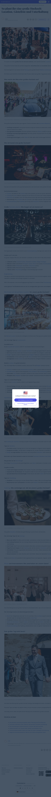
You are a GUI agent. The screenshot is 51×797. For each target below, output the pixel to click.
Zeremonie (43, 548)
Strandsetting (43, 371)
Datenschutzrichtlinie (28, 785)
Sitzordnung (18, 269)
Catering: (7, 488)
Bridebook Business (18, 768)
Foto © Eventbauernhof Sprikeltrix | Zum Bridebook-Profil (17, 183)
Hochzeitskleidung (12, 201)
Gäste (26, 137)
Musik (48, 390)
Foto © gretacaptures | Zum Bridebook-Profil (15, 699)
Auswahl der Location (13, 346)
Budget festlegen (41, 261)
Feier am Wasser (33, 371)
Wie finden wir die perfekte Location (16, 292)
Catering (9, 195)
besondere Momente (44, 123)
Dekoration (10, 197)
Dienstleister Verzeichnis (29, 771)
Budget (9, 355)
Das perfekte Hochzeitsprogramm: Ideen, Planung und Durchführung (27, 722)
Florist (34, 263)
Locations (11, 363)
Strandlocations (11, 371)
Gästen (40, 131)
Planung (26, 70)
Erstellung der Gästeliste (12, 441)
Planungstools (29, 768)
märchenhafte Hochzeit (27, 369)
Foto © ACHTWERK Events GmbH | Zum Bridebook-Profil (17, 438)
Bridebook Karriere (6, 770)
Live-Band (19, 199)
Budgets (31, 355)
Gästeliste (29, 351)
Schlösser (9, 369)
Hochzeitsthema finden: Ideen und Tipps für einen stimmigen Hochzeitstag (29, 730)
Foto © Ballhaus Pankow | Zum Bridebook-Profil (15, 604)
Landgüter (18, 375)
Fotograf (25, 263)
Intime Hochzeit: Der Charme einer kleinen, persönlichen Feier (26, 728)
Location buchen (21, 261)
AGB (34, 785)
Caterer (30, 263)
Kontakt (3, 774)
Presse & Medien (6, 772)
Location (48, 61)
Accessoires (36, 201)
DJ (27, 199)
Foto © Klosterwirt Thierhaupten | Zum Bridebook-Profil (17, 119)
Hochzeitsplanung (32, 251)
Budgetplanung (8, 274)
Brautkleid (22, 201)
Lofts (14, 373)
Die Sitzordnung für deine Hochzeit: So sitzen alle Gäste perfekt (26, 726)
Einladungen (19, 265)
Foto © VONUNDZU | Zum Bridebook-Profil (14, 528)
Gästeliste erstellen (31, 261)
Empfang (26, 548)
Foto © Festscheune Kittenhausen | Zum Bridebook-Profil (17, 247)
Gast (15, 195)
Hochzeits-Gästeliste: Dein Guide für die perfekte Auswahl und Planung (28, 724)
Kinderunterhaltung (12, 626)
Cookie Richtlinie (19, 785)
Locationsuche (21, 340)
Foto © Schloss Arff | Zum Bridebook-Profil (14, 332)
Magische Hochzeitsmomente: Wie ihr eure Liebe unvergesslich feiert (28, 732)
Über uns (4, 768)
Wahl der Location (11, 336)
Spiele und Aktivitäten (13, 622)
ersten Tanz (33, 618)
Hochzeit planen (14, 207)
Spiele (25, 622)
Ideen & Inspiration (30, 774)
